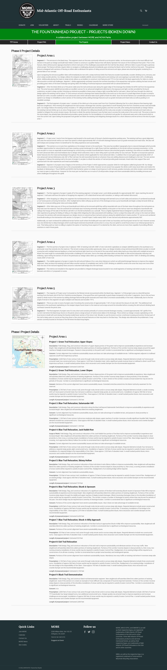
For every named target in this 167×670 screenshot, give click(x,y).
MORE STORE (108, 25)
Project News (125, 42)
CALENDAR (93, 25)
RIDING (80, 25)
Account (145, 25)
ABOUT (56, 25)
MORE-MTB (26, 668)
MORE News (23, 641)
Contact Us (153, 42)
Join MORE (23, 631)
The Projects (83, 42)
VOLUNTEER (43, 25)
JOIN (32, 25)
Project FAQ (41, 42)
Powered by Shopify (36, 668)
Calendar (22, 635)
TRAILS (68, 25)
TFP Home (14, 42)
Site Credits (23, 645)
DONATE (22, 25)
